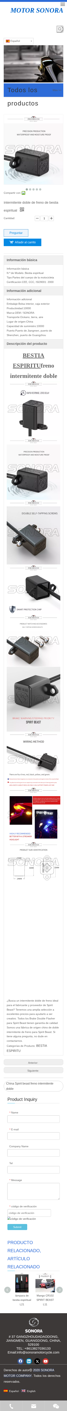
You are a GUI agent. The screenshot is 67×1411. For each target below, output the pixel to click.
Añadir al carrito (25, 242)
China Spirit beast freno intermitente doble (29, 1086)
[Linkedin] (29, 1361)
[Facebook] (20, 1361)
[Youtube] (46, 1361)
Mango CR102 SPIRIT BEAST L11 (45, 1300)
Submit (17, 1227)
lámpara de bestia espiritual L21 (22, 1300)
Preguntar (16, 232)
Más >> (57, 90)
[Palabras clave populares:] (60, 29)
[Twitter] (37, 1361)
